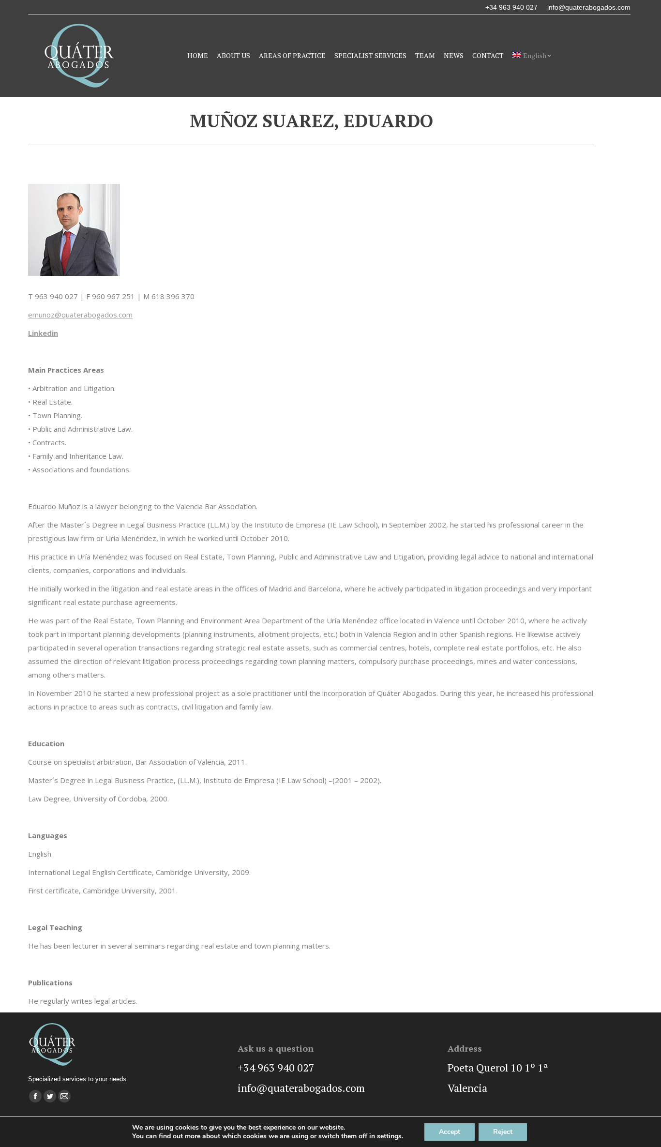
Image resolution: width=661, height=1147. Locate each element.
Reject (502, 1131)
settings (389, 1136)
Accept (449, 1131)
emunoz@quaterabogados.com (80, 314)
